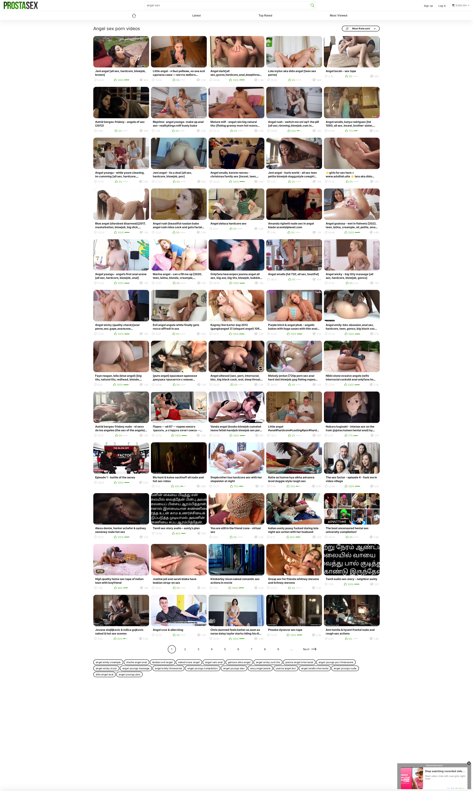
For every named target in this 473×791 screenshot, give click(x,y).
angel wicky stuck (106, 668)
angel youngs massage (136, 668)
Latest (196, 15)
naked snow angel (189, 662)
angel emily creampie (108, 662)
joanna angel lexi (286, 668)
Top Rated (265, 15)
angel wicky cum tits (268, 662)
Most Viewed (338, 15)
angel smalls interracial (314, 668)
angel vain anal (214, 662)
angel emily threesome (168, 668)
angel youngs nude (345, 668)
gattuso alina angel (239, 662)
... (291, 649)
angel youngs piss (129, 674)
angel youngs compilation (202, 668)
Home (134, 15)
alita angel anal (104, 674)
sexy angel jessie (260, 668)
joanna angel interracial (299, 662)
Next (306, 649)
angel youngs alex (234, 668)
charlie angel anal (136, 662)
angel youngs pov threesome (336, 662)
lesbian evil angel (162, 662)
